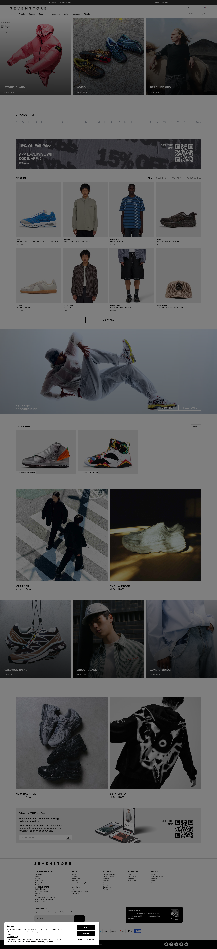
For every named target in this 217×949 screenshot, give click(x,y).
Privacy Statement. (46, 942)
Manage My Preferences (86, 939)
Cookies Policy (12, 937)
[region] (51, 933)
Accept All (85, 927)
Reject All (86, 933)
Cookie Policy (30, 942)
